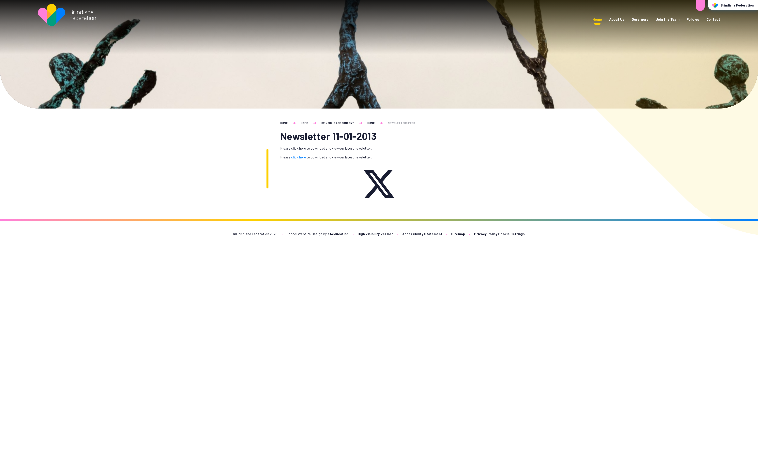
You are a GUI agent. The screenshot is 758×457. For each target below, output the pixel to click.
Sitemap (458, 234)
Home (284, 123)
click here (298, 157)
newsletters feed (401, 123)
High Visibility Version (375, 234)
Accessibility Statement (422, 234)
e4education (338, 234)
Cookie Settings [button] (511, 234)
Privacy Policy (486, 234)
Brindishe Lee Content (337, 123)
